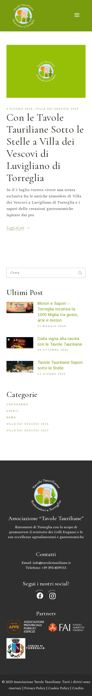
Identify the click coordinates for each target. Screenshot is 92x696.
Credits (78, 688)
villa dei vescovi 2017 (27, 430)
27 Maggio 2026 (52, 326)
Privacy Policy (34, 688)
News (11, 417)
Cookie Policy (58, 688)
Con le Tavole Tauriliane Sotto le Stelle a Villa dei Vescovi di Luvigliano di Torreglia (45, 147)
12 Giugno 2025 (52, 374)
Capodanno (17, 404)
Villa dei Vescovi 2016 (57, 108)
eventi (12, 411)
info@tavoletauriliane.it (52, 562)
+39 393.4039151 (54, 567)
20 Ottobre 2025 (53, 350)
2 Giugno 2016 (19, 108)
